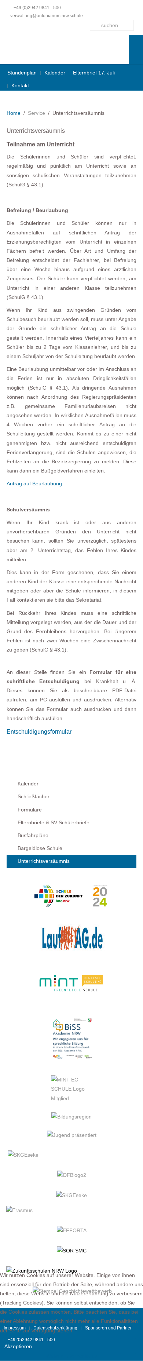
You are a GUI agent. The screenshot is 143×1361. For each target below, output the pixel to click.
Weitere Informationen (72, 1356)
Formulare (30, 810)
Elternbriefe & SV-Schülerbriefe (53, 822)
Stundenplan (22, 73)
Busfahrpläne (33, 835)
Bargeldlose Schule (40, 848)
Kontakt (20, 85)
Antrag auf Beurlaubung (34, 483)
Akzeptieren (18, 1346)
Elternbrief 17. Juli (94, 73)
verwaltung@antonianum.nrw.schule (46, 15)
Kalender (54, 73)
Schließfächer (34, 796)
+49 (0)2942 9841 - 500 (37, 7)
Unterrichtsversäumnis (44, 861)
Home (14, 113)
